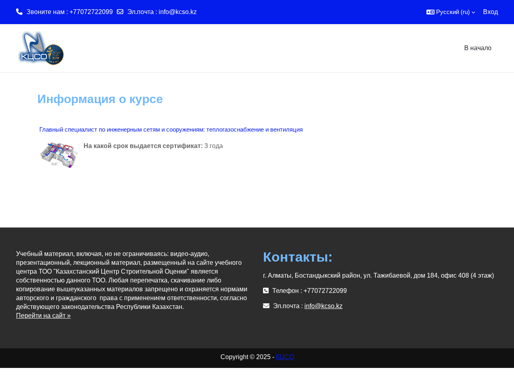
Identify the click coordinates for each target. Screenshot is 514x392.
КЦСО (285, 356)
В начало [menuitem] (478, 48)
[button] (451, 12)
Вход (490, 11)
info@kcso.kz (178, 11)
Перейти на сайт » (43, 315)
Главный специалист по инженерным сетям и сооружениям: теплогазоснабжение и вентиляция (171, 129)
